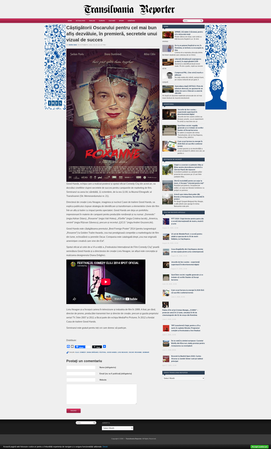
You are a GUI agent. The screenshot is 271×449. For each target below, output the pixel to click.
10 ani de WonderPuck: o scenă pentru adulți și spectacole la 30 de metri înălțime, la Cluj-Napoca (186, 236)
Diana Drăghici (93, 352)
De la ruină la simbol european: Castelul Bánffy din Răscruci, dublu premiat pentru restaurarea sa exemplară (188, 343)
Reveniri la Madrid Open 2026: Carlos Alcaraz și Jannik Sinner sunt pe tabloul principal (187, 358)
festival (102, 352)
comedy (83, 352)
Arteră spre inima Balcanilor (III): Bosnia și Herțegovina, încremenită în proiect (189, 196)
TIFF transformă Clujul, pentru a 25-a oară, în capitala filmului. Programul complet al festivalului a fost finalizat (185, 328)
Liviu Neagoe (123, 352)
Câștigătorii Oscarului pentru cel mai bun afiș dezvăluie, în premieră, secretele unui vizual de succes (111, 33)
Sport (121, 20)
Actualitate (80, 20)
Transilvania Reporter (134, 439)
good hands (112, 352)
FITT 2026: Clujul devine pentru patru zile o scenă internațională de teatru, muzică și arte (187, 221)
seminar (146, 352)
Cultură (112, 20)
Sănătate (131, 20)
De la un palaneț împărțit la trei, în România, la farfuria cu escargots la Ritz (189, 48)
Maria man (73, 45)
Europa (102, 20)
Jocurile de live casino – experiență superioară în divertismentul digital (187, 112)
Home (70, 20)
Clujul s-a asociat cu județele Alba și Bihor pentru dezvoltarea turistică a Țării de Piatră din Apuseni (188, 167)
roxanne (138, 352)
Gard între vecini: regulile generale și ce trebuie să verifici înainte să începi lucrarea (190, 128)
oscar (131, 352)
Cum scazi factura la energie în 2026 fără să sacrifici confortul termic (190, 143)
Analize (92, 20)
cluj (77, 352)
